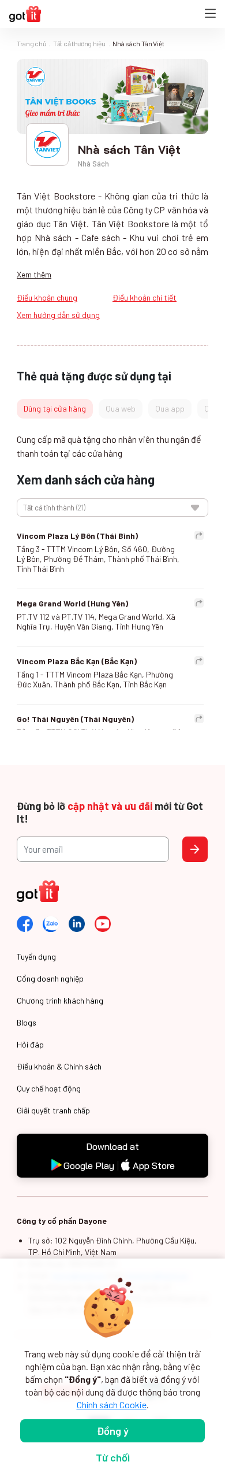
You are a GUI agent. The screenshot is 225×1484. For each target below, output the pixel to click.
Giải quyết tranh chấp (53, 1110)
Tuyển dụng (36, 956)
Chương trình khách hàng (60, 1000)
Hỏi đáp (30, 1044)
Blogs (26, 1022)
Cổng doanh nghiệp (50, 978)
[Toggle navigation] (210, 14)
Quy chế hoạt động (49, 1088)
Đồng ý (113, 1430)
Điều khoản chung (47, 297)
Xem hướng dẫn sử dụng (58, 315)
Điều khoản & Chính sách (59, 1066)
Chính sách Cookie (112, 1404)
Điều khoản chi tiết (144, 297)
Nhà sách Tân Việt (138, 43)
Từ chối (113, 1457)
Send (195, 849)
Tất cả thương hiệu (79, 43)
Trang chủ (31, 43)
